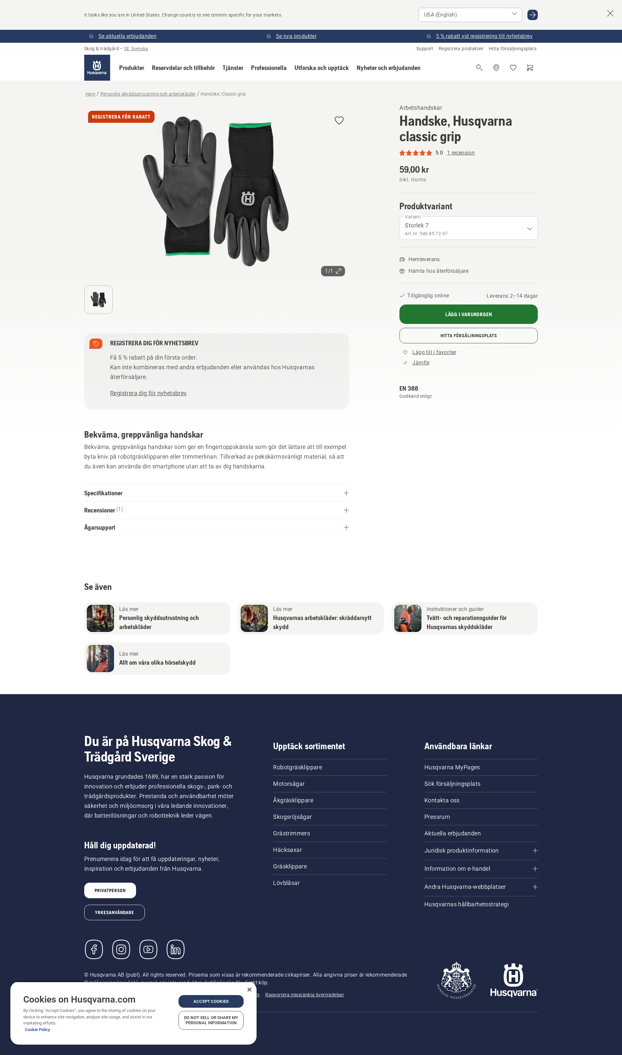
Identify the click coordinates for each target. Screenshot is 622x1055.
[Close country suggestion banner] (610, 13)
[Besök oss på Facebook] (94, 949)
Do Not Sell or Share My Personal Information (211, 1020)
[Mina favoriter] (513, 67)
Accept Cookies (211, 1001)
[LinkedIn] (175, 949)
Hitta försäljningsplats (512, 48)
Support (424, 48)
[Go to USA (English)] (532, 15)
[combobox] (468, 228)
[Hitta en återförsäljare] (496, 67)
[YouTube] (148, 949)
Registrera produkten (461, 48)
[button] (131, 68)
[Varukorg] (530, 67)
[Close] (249, 989)
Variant (413, 216)
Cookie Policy (37, 1029)
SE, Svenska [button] (136, 48)
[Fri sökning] (479, 67)
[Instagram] (121, 949)
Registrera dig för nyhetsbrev (148, 393)
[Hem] (97, 68)
